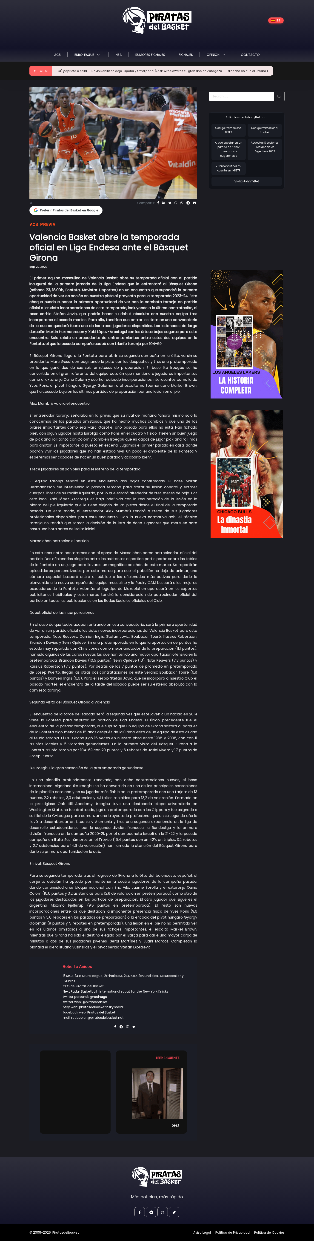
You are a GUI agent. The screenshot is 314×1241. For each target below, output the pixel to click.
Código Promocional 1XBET (228, 130)
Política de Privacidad (232, 1232)
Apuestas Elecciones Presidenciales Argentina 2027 (265, 147)
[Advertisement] (247, 225)
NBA (119, 54)
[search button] (279, 96)
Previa (47, 224)
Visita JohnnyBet (246, 181)
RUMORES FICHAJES (150, 54)
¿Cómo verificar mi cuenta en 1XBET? (228, 168)
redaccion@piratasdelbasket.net (97, 1017)
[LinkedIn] (163, 203)
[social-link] (139, 1212)
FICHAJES (186, 54)
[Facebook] (158, 203)
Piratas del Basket (101, 1012)
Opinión (213, 54)
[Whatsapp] (181, 203)
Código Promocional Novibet (264, 130)
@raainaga (98, 996)
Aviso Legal (202, 1232)
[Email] (194, 203)
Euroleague (84, 54)
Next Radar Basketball (80, 991)
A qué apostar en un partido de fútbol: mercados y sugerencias (228, 149)
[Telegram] (188, 203)
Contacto (250, 54)
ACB (57, 54)
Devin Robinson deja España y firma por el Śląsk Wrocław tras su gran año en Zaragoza (125, 71)
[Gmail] (175, 203)
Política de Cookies (269, 1232)
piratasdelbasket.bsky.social (101, 1007)
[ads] (247, 334)
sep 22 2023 (38, 267)
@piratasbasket (95, 1002)
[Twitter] (169, 203)
